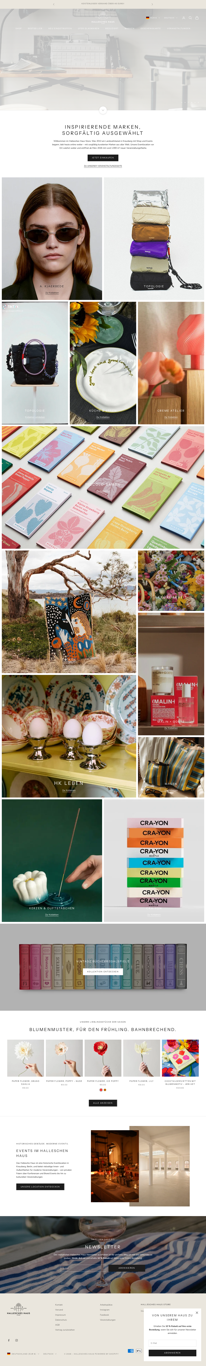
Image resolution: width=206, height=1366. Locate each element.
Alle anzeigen (103, 1103)
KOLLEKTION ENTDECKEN (103, 971)
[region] (103, 59)
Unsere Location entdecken (40, 1186)
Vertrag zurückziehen (65, 1329)
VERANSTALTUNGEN (178, 28)
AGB (57, 1324)
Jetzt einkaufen (103, 68)
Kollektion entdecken (35, 417)
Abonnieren (172, 1353)
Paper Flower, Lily (142, 1081)
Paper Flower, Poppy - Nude (64, 1081)
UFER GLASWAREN (88, 28)
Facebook (104, 1314)
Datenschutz (61, 1319)
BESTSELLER (35, 28)
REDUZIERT (112, 28)
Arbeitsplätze (106, 1304)
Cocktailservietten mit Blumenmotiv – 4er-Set (180, 1082)
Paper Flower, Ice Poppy (103, 1081)
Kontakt (59, 1304)
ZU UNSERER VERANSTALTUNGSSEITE (103, 166)
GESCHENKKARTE (151, 28)
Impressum (60, 1314)
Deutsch (169, 18)
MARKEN (130, 28)
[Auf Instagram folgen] (16, 1340)
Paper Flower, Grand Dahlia (26, 1082)
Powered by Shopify (107, 1354)
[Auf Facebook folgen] (8, 1340)
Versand (59, 1309)
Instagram (104, 1309)
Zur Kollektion (52, 292)
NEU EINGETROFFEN (60, 28)
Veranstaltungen (108, 1319)
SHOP (19, 28)
